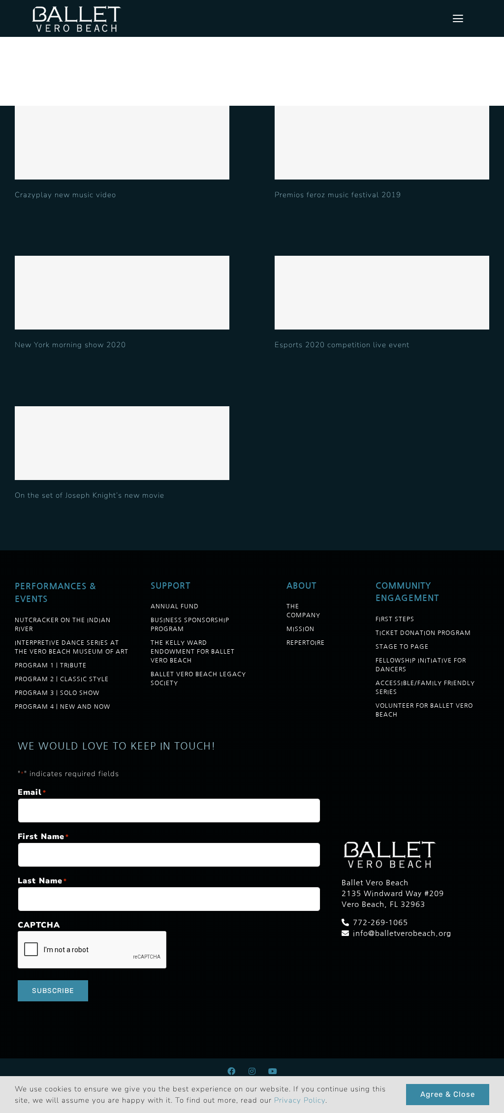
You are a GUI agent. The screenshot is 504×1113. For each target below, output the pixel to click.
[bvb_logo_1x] (78, 7)
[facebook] (231, 1071)
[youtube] (273, 1071)
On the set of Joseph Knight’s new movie (89, 495)
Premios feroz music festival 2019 (338, 195)
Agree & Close (447, 1094)
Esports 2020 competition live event (342, 345)
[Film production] (122, 143)
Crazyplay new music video (65, 195)
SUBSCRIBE (53, 991)
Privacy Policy (299, 1100)
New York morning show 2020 (70, 345)
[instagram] (252, 1071)
